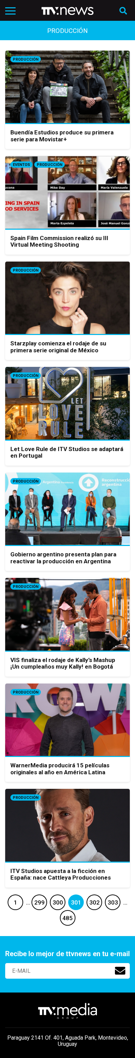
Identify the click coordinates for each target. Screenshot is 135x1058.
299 (39, 902)
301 (76, 902)
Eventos (21, 164)
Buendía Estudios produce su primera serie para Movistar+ (62, 136)
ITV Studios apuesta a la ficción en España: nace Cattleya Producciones (60, 874)
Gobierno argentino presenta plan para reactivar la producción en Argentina (63, 558)
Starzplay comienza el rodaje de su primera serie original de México (58, 347)
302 (94, 902)
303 (113, 902)
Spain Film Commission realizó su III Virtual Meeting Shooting (59, 241)
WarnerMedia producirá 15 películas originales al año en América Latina (59, 769)
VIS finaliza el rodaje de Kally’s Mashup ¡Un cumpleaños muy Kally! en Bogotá (62, 663)
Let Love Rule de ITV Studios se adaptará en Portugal (66, 452)
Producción (25, 59)
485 (67, 918)
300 (58, 902)
